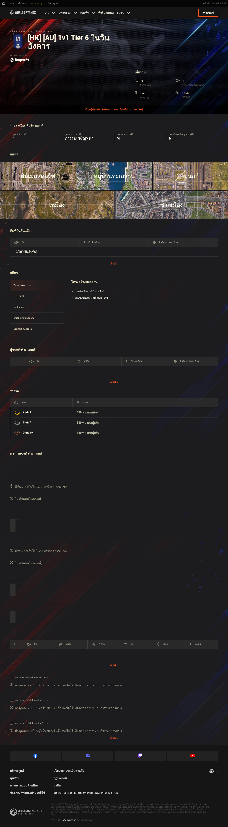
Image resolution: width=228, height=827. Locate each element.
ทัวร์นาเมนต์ (106, 12)
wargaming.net (26, 812)
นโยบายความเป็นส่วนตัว (68, 770)
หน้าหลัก (14, 31)
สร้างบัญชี (221, 3)
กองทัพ (84, 12)
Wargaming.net (69, 820)
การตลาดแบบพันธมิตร (24, 785)
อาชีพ (57, 785)
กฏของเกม (60, 778)
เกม (47, 12)
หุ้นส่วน (14, 778)
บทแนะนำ (65, 12)
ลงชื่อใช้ (206, 3)
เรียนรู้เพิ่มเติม (92, 109)
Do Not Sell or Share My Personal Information (85, 793)
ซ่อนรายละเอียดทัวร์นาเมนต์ (122, 109)
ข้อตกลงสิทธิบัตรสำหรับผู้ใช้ (27, 793)
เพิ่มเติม (114, 263)
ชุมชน (120, 12)
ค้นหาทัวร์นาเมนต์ (43, 31)
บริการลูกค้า (17, 770)
